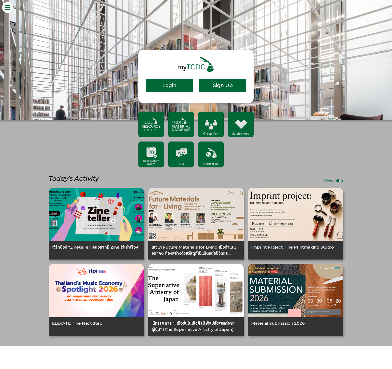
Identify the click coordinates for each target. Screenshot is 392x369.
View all (331, 180)
